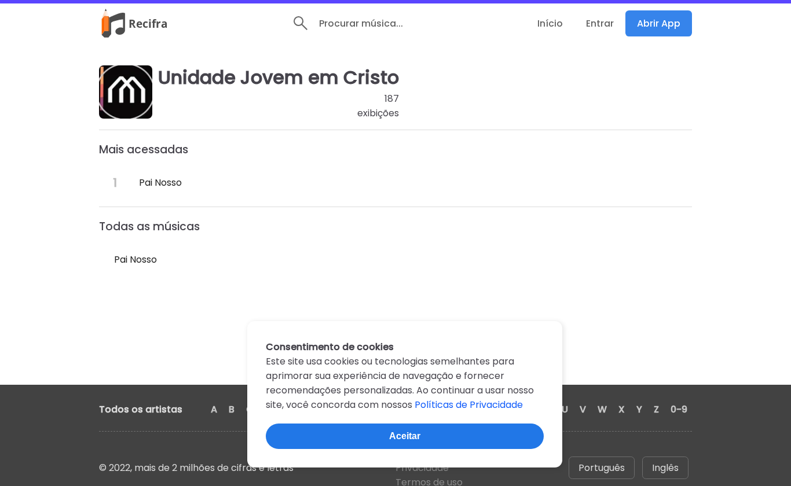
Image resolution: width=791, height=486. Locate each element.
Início (550, 23)
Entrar (600, 23)
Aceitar (404, 436)
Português (601, 467)
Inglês (665, 467)
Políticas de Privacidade (469, 404)
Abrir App (658, 23)
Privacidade (422, 467)
